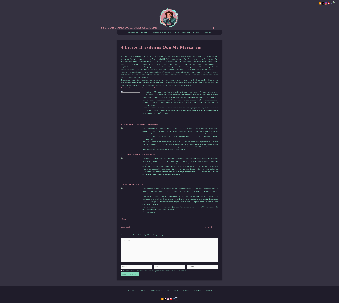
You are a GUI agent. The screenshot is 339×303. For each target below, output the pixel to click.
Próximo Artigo (209, 227)
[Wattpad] (331, 3)
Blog (169, 32)
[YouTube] (329, 3)
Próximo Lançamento (159, 32)
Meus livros (143, 32)
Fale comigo (207, 32)
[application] (148, 32)
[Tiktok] (323, 3)
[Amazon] (320, 3)
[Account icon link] (213, 28)
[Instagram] (326, 3)
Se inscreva (196, 32)
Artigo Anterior (125, 227)
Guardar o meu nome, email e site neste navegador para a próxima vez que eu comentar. (154, 271)
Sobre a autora (133, 32)
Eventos (176, 32)
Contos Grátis (186, 32)
